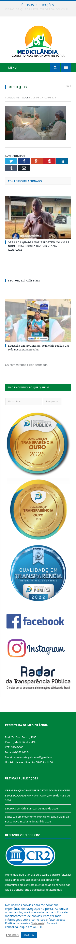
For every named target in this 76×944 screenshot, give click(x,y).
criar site (30, 874)
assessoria (33, 879)
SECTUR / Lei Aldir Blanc (37, 9)
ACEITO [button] (29, 934)
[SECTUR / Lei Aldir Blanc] (38, 273)
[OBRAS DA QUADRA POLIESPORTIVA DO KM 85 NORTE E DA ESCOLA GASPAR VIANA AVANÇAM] (38, 217)
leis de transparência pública (23, 889)
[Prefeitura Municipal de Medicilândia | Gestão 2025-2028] (38, 40)
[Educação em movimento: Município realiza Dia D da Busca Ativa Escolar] (38, 321)
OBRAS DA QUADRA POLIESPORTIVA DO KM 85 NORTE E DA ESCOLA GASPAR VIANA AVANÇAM (38, 245)
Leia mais (38, 923)
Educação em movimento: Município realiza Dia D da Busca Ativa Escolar (38, 347)
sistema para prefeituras (55, 874)
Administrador (19, 97)
